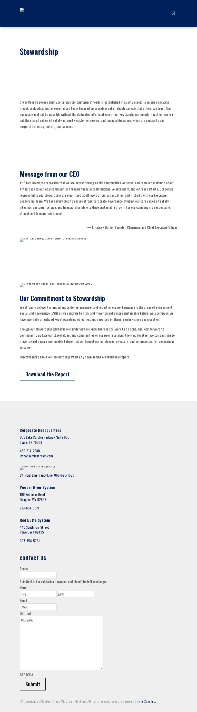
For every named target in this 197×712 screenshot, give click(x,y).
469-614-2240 (30, 450)
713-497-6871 (29, 507)
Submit (32, 684)
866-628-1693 (64, 475)
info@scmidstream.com (36, 455)
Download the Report (47, 374)
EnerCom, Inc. (147, 701)
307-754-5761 (30, 540)
